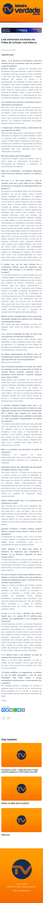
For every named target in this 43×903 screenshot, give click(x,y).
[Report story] (8, 718)
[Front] (21, 8)
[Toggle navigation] (40, 17)
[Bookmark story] (3, 718)
